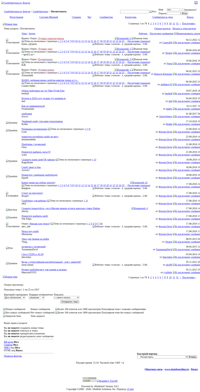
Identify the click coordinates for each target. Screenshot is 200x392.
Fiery (24, 147)
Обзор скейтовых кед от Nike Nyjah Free (43, 90)
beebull (25, 93)
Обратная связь (153, 369)
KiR (24, 65)
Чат (89, 17)
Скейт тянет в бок (31, 167)
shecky (25, 211)
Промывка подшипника (34, 129)
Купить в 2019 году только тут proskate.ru (44, 98)
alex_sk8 (26, 226)
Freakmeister (28, 108)
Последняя (188, 23)
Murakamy (27, 234)
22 (113, 41)
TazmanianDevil (30, 249)
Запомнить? (190, 9)
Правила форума (13, 356)
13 (85, 41)
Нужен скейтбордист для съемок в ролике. (44, 269)
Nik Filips (26, 218)
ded (23, 101)
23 (117, 41)
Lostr (24, 131)
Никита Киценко (163, 74)
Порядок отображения (41, 294)
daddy (169, 108)
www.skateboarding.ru (177, 369)
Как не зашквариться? (33, 106)
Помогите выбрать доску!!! (36, 152)
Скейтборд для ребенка (34, 200)
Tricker (168, 53)
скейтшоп (27, 113)
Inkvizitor (26, 257)
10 (170, 23)
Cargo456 (167, 42)
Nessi (169, 63)
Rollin (25, 124)
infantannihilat (29, 139)
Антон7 (26, 170)
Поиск (190, 17)
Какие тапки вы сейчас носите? (38, 182)
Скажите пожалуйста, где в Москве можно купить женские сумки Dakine (61, 208)
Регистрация (16, 17)
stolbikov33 (166, 84)
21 (110, 41)
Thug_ (25, 241)
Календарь (130, 17)
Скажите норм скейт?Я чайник (38, 159)
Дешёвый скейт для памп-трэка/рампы (42, 121)
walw (24, 154)
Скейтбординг (40, 11)
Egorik (25, 177)
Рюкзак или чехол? (40, 223)
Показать (58, 294)
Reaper (25, 196)
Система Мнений (48, 17)
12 (82, 41)
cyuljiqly (168, 272)
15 (92, 41)
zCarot (130, 389)
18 (101, 41)
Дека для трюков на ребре (35, 239)
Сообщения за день (162, 17)
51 (177, 23)
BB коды (8, 342)
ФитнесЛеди (165, 131)
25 (123, 41)
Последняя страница (138, 41)
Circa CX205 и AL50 (32, 254)
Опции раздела (162, 28)
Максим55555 (29, 272)
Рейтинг (143, 33)
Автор (32, 33)
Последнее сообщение (161, 33)
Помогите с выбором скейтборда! (40, 175)
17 (98, 41)
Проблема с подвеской (34, 144)
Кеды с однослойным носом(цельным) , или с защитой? (51, 262)
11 (174, 23)
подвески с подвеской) (34, 246)
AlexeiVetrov (165, 116)
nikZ (24, 203)
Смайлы (8, 344)
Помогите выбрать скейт (35, 216)
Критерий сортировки (16, 294)
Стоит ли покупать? (32, 193)
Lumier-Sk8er (28, 86)
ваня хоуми (27, 264)
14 (89, 41)
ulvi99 (169, 264)
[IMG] (7, 347)
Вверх (194, 369)
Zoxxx (25, 116)
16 (95, 41)
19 (104, 41)
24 (120, 41)
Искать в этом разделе (184, 28)
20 (107, 41)
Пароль (162, 13)
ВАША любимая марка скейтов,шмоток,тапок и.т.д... (50, 80)
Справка (76, 17)
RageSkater (27, 162)
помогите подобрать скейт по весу (40, 136)
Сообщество (106, 17)
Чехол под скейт (30, 231)
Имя (161, 9)
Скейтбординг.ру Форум (17, 11)
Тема (24, 33)
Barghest (26, 188)
